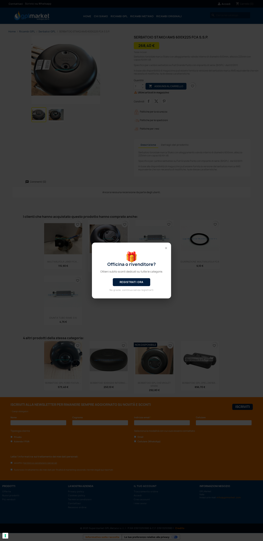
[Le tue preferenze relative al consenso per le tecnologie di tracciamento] (5, 536)
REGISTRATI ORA (131, 282)
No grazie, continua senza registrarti (131, 290)
